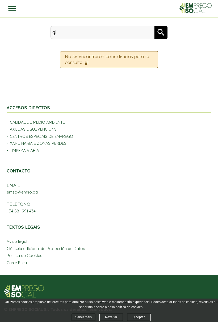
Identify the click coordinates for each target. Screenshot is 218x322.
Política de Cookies (24, 255)
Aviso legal (17, 241)
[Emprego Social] (24, 296)
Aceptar (139, 317)
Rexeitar (111, 317)
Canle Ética (17, 262)
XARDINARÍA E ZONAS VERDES (38, 143)
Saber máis (83, 317)
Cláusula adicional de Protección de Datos (46, 248)
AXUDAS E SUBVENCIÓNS (33, 129)
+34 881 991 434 (21, 211)
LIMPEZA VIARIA (24, 150)
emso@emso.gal (23, 192)
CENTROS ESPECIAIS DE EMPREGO (41, 136)
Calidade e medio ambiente (37, 122)
